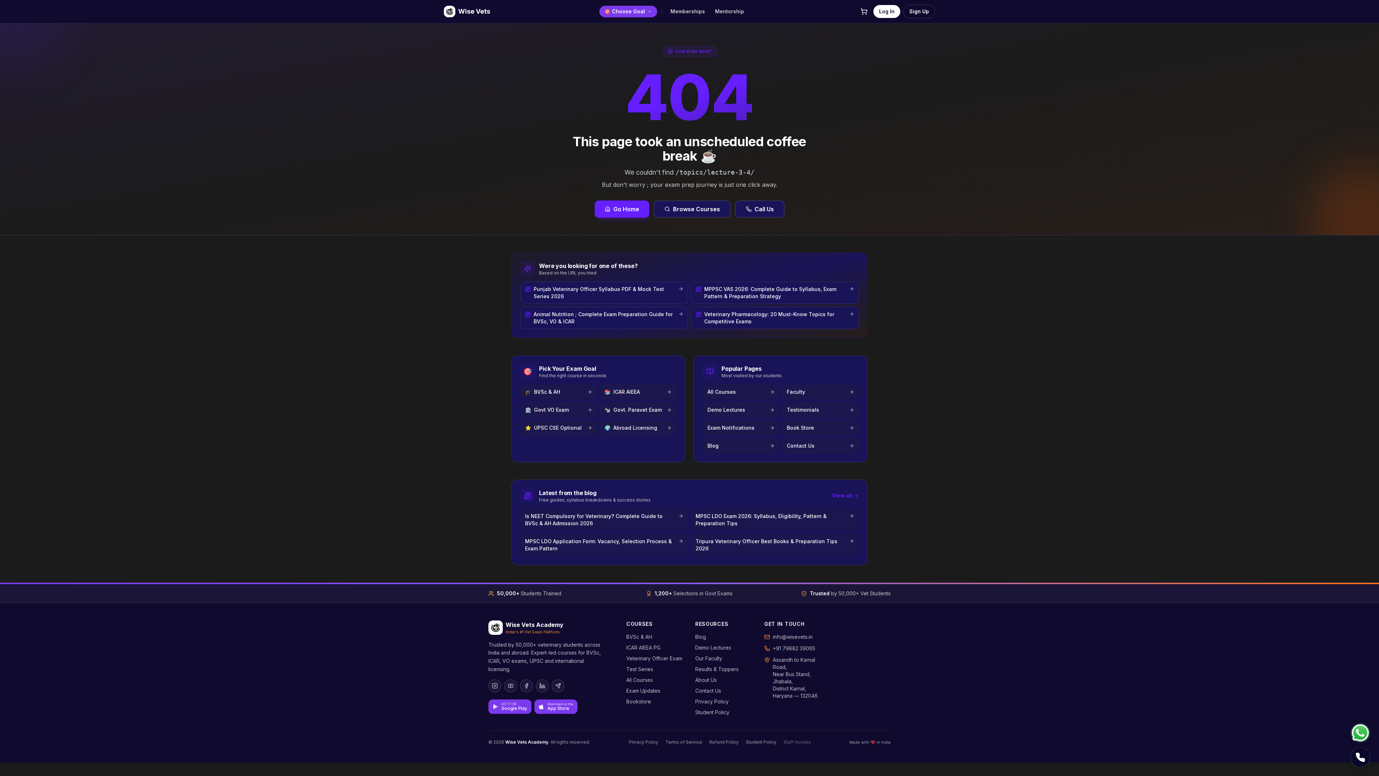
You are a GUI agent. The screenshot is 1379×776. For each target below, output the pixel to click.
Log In (887, 11)
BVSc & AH (639, 637)
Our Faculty (708, 658)
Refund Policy (724, 742)
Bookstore (638, 701)
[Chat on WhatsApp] (1360, 733)
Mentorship (729, 11)
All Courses (639, 680)
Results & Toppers (717, 669)
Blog (700, 637)
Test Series (639, 669)
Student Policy (712, 712)
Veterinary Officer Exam (654, 658)
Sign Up (919, 11)
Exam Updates (643, 691)
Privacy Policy (712, 701)
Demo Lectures (713, 648)
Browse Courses (696, 209)
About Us (706, 680)
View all (842, 496)
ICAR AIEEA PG (643, 648)
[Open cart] (864, 11)
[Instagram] (494, 685)
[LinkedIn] (542, 685)
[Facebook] (526, 685)
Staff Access (797, 742)
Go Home (626, 209)
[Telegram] (558, 685)
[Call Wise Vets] (1360, 757)
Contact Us (708, 691)
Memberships (687, 11)
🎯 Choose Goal (624, 11)
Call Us (764, 209)
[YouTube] (510, 685)
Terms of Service (683, 742)
